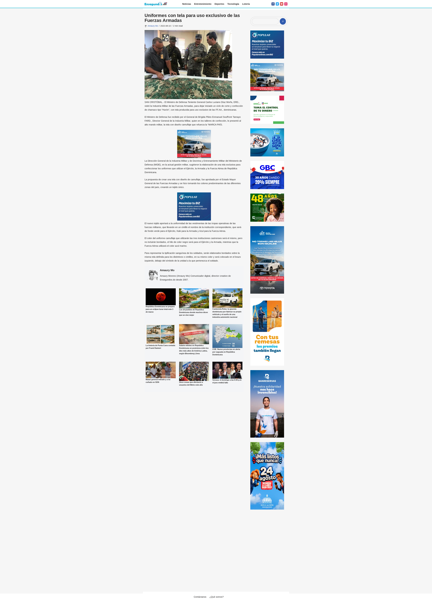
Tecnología (233, 4)
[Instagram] (285, 4)
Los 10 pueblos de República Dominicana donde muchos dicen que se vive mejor (193, 312)
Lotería (246, 4)
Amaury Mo (153, 26)
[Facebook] (273, 4)
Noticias (186, 4)
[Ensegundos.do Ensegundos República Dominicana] (156, 4)
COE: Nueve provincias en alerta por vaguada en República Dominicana (226, 352)
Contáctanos (200, 597)
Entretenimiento (202, 4)
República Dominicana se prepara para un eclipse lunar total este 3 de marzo (160, 309)
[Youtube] (281, 4)
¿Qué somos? (216, 597)
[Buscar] (283, 21)
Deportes (219, 4)
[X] (277, 4)
